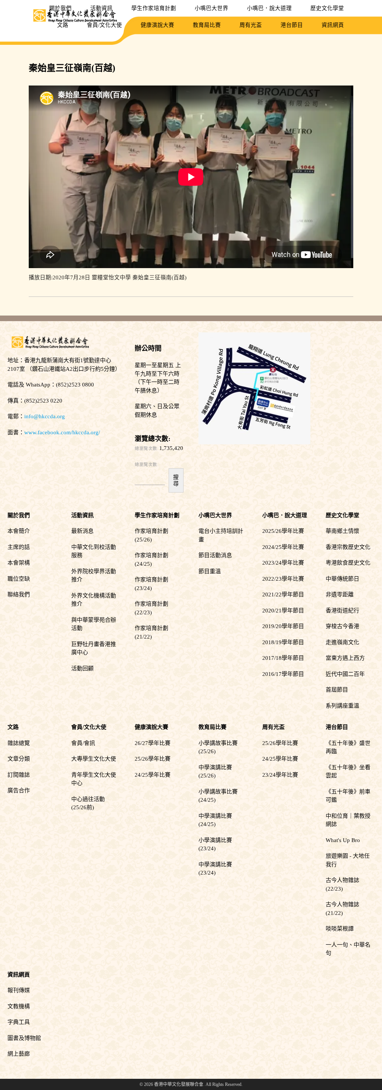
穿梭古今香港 (342, 626)
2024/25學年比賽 (283, 547)
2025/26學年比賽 (283, 531)
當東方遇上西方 (345, 658)
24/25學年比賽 (152, 775)
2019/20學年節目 (283, 626)
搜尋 (176, 480)
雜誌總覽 (18, 743)
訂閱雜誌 (18, 775)
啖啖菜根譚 (340, 929)
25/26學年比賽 (152, 759)
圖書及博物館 (24, 1038)
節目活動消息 (215, 555)
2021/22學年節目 (283, 594)
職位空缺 (18, 579)
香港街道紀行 (342, 611)
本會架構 (18, 563)
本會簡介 (18, 531)
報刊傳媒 (18, 990)
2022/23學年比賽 (283, 579)
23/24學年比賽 (280, 775)
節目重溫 (209, 571)
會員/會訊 (83, 743)
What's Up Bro (343, 840)
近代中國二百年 (345, 674)
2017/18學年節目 (283, 658)
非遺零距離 (340, 594)
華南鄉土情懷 (342, 531)
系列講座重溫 (342, 706)
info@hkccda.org (44, 416)
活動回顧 (82, 668)
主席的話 (18, 547)
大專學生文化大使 (93, 759)
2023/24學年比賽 (283, 563)
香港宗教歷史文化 (348, 547)
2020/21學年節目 (283, 611)
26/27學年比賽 (152, 743)
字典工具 (18, 1022)
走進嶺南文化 (342, 642)
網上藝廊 (18, 1054)
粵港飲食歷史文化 (348, 563)
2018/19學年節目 (283, 642)
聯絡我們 (18, 594)
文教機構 (18, 1006)
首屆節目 (337, 690)
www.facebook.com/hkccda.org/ (62, 432)
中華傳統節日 (342, 579)
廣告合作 (18, 791)
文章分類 (18, 759)
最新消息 (82, 531)
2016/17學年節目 (283, 674)
